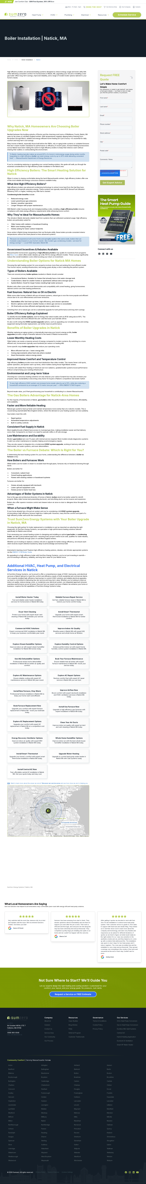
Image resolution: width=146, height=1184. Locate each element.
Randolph (11, 1133)
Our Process (48, 1041)
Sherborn (77, 1137)
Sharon (43, 1137)
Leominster (12, 1105)
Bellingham (45, 1069)
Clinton (109, 1085)
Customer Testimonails (76, 1037)
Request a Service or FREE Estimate (73, 994)
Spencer (11, 1141)
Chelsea (77, 1085)
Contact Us (48, 1029)
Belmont (77, 1069)
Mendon (110, 1113)
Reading (44, 1133)
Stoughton (110, 1141)
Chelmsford (45, 1085)
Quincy (109, 1129)
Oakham (110, 1125)
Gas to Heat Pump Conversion (127, 1025)
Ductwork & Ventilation (125, 1041)
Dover (109, 1089)
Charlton (11, 1085)
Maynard (77, 1109)
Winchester (78, 1160)
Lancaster (77, 1101)
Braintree (77, 1077)
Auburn (109, 1065)
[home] (15, 15)
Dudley (10, 1093)
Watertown (12, 1152)
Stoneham (77, 1141)
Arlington (44, 1065)
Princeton (77, 1129)
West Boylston (46, 1156)
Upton (109, 1144)
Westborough (13, 1156)
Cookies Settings (67, 1172)
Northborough (13, 1125)
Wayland (44, 1152)
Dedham (44, 1089)
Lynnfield (11, 1109)
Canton (76, 1081)
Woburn (109, 1160)
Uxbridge (11, 1148)
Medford (11, 1113)
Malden (43, 1109)
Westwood (12, 1160)
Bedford (11, 1069)
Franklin (109, 1093)
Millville (109, 1117)
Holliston (77, 1097)
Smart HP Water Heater (125, 1045)
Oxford (10, 1129)
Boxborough (12, 1077)
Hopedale (110, 1097)
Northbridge (45, 1125)
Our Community (49, 1037)
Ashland (77, 1065)
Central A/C (121, 1033)
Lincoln (76, 1105)
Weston (109, 1156)
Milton (10, 1121)
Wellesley (110, 1152)
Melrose (77, 1113)
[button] (37, 15)
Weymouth (45, 1160)
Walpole (77, 1148)
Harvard (11, 1097)
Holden (43, 1097)
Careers (47, 1025)
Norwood (77, 1125)
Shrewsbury (111, 1137)
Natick (38, 60)
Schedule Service (127, 15)
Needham (77, 1121)
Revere (76, 1133)
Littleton (109, 1105)
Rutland (109, 1133)
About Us (47, 1021)
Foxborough (45, 1093)
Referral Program (75, 1033)
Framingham (78, 1093)
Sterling (44, 1141)
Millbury (44, 1117)
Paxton (43, 1129)
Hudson (44, 1101)
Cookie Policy (98, 1025)
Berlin (109, 1069)
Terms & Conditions (99, 1021)
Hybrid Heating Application (126, 1037)
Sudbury (44, 1144)
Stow (10, 1144)
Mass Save (14, 255)
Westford (77, 1156)
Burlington (11, 1081)
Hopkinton (12, 1101)
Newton (109, 1121)
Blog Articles (73, 1025)
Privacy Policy (98, 1029)
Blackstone (45, 1073)
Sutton (76, 1144)
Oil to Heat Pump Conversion (127, 1021)
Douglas (77, 1089)
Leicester (110, 1101)
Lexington (44, 1105)
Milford (10, 1117)
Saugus (11, 1137)
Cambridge (45, 1081)
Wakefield (44, 1148)
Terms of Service (53, 1172)
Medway (44, 1113)
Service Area (49, 1033)
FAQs (70, 1029)
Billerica (11, 1073)
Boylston (44, 1077)
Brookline (110, 1077)
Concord (11, 1089)
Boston (109, 1073)
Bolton (76, 1073)
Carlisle (109, 1081)
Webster (77, 1152)
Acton (10, 1065)
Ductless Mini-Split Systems (126, 1029)
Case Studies (73, 1021)
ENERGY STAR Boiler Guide (22, 552)
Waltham (110, 1148)
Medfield (110, 1109)
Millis (75, 1117)
